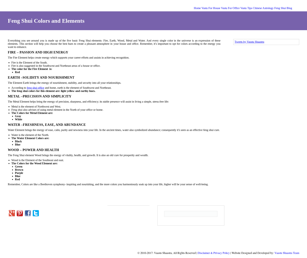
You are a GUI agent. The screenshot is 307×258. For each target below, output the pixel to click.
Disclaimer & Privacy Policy (214, 253)
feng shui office (35, 87)
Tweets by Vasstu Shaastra (249, 41)
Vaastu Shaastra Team (286, 253)
